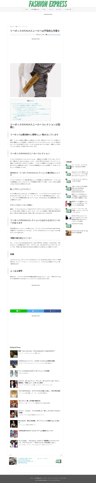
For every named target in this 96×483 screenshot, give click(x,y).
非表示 (31, 100)
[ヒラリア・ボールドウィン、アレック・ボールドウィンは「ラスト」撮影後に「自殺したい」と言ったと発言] (14, 384)
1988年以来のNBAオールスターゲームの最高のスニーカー (36, 430)
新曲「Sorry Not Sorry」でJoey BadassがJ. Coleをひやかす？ (36, 351)
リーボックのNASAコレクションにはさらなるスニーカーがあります (31, 114)
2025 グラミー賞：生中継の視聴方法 (29, 401)
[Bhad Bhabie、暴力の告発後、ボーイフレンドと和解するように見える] (14, 424)
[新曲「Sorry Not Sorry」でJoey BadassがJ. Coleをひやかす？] (14, 354)
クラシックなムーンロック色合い (28, 112)
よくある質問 (17, 119)
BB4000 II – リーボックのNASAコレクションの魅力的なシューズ (32, 109)
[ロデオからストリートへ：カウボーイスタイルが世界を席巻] (14, 364)
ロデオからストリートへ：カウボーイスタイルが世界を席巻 (36, 361)
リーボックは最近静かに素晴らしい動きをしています (27, 105)
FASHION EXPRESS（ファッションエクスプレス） (50, 480)
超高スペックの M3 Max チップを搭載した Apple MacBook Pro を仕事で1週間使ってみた (79, 196)
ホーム (26, 9)
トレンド (51, 9)
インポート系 (68, 9)
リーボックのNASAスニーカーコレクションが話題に (25, 103)
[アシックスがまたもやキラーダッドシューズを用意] (14, 374)
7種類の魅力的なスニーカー (22, 115)
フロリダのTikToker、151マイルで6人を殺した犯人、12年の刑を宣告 (39, 391)
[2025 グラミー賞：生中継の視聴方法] (14, 404)
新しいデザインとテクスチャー (25, 110)
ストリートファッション (53, 34)
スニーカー (58, 9)
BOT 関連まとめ (35, 9)
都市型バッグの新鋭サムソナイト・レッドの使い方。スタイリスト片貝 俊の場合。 (79, 203)
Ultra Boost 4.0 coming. (77, 223)
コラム (44, 9)
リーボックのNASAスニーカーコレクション (25, 107)
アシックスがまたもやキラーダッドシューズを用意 (33, 371)
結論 (15, 117)
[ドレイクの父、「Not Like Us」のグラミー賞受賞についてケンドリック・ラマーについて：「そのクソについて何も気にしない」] (14, 444)
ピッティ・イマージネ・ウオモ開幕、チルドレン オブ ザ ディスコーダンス (80, 210)
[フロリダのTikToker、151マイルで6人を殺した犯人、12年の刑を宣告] (14, 394)
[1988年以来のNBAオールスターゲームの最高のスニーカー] (14, 434)
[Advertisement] (48, 18)
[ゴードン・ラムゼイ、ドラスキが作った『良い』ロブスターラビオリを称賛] (14, 414)
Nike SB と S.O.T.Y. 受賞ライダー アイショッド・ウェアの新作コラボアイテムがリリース (80, 173)
